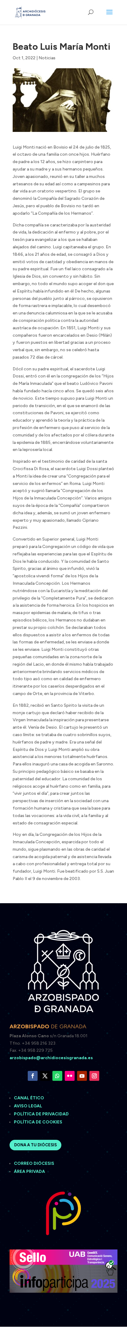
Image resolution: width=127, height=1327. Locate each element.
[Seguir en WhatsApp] (57, 1076)
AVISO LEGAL (28, 1106)
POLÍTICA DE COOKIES (38, 1122)
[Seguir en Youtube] (82, 1076)
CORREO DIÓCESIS (34, 1163)
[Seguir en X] (45, 1076)
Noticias (47, 58)
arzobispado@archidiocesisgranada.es (51, 1057)
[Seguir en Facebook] (33, 1076)
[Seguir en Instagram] (94, 1076)
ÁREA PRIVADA (29, 1171)
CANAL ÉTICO (29, 1098)
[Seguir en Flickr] (70, 1076)
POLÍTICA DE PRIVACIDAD (41, 1114)
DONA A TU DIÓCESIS (35, 1145)
